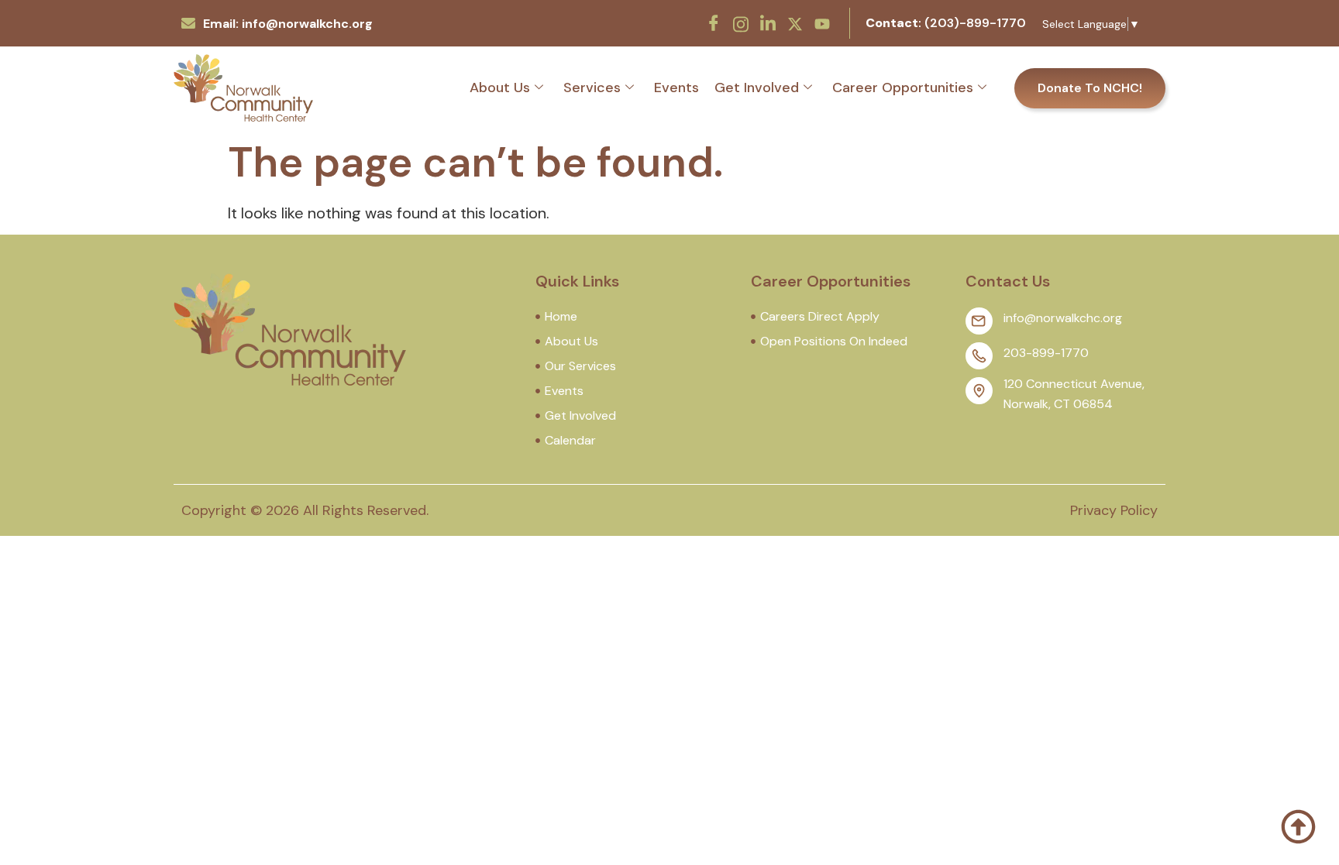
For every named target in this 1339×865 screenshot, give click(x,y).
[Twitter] (795, 22)
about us (500, 87)
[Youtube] (822, 22)
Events (676, 87)
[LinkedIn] (768, 23)
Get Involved (756, 87)
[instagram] (741, 22)
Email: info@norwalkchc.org (288, 23)
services (592, 87)
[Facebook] (713, 23)
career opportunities (902, 87)
